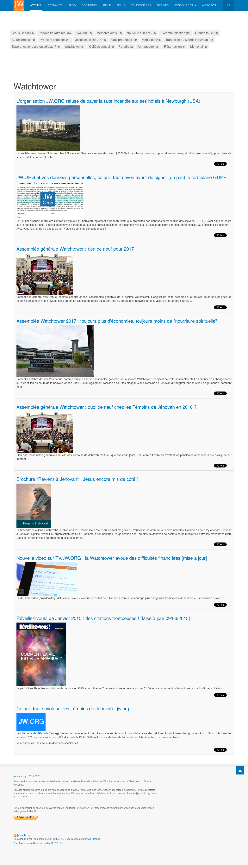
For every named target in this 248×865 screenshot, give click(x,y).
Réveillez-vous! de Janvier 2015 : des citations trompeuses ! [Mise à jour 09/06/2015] (103, 618)
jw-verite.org (20, 776)
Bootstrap (19, 838)
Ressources (184, 5)
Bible (107, 5)
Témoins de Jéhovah (35, 733)
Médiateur (149, 39)
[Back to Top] (240, 770)
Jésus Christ (20, 33)
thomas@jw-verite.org (138, 793)
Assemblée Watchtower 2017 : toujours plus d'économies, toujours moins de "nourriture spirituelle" (116, 320)
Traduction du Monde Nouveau (186, 39)
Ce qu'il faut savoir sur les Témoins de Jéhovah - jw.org (72, 708)
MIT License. (94, 838)
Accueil (36, 5)
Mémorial (196, 46)
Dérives (163, 5)
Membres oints (107, 33)
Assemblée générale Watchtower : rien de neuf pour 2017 (75, 248)
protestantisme (170, 737)
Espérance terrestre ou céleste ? (34, 46)
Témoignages (141, 5)
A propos (209, 5)
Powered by (216, 779)
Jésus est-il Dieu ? (88, 39)
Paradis (124, 46)
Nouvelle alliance (139, 33)
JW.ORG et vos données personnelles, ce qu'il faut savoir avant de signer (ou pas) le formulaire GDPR (121, 177)
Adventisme (130, 737)
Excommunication (173, 33)
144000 (81, 33)
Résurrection (173, 46)
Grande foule (204, 33)
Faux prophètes (121, 39)
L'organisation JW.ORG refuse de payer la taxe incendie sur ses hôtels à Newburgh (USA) (108, 100)
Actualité (55, 5)
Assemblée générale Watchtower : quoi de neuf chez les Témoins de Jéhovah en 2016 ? (106, 406)
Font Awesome (21, 843)
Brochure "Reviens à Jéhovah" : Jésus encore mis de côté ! (77, 478)
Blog (72, 5)
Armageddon (147, 46)
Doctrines (89, 5)
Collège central (99, 46)
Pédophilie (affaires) (52, 33)
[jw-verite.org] (19, 5)
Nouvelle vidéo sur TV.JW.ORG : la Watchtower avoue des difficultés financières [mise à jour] (111, 557)
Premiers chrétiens (52, 39)
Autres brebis (21, 39)
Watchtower (73, 46)
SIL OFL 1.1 (57, 843)
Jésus (121, 5)
